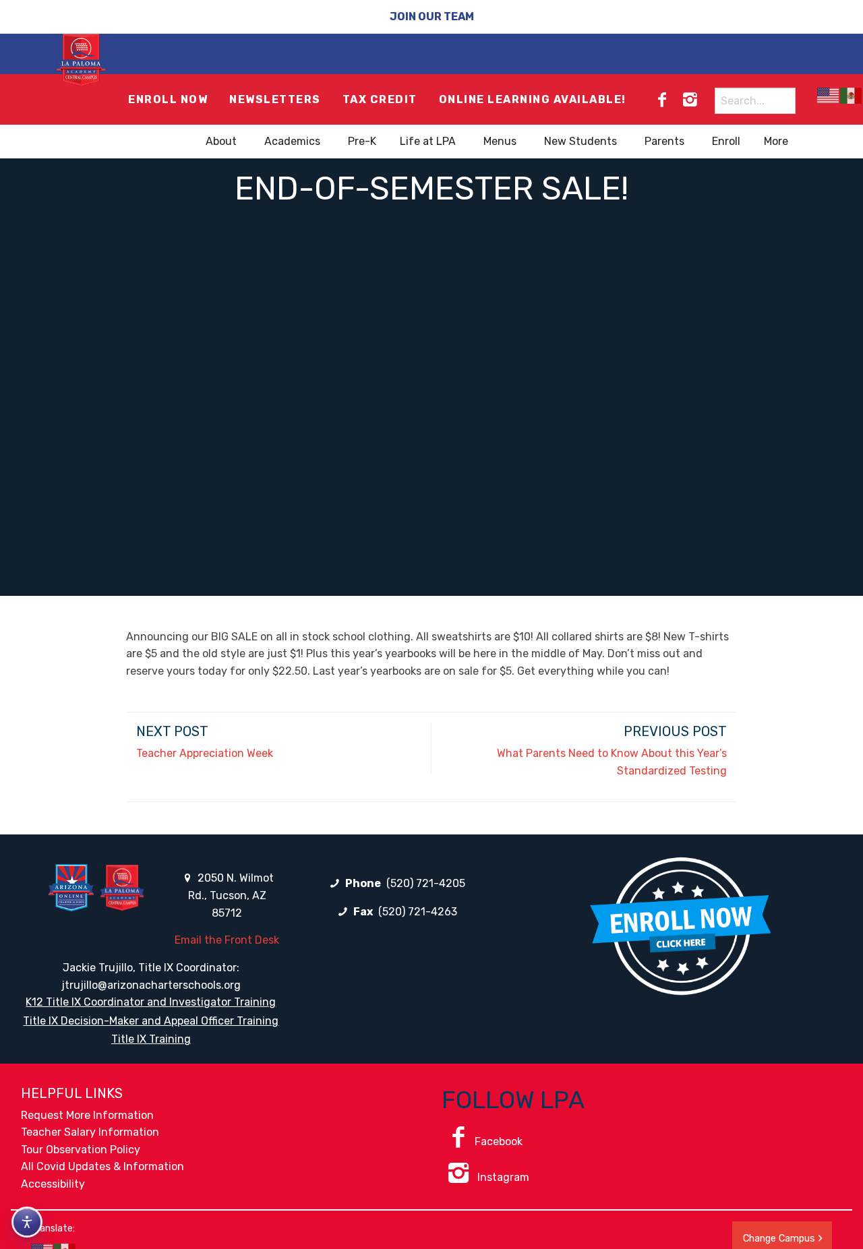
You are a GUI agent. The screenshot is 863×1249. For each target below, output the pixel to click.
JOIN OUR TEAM (432, 16)
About (221, 141)
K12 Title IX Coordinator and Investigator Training (151, 1002)
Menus (499, 141)
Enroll (726, 141)
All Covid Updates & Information (102, 1166)
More (776, 141)
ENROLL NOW (168, 99)
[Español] (851, 95)
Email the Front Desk (227, 940)
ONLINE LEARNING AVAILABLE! (532, 99)
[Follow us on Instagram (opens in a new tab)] (689, 100)
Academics (292, 141)
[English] (828, 95)
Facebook (499, 1141)
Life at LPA (428, 141)
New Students (580, 141)
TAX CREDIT (380, 99)
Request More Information (87, 1115)
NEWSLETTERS (275, 99)
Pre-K (362, 141)
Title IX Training (151, 1039)
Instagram (502, 1177)
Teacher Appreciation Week (204, 753)
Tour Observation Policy (80, 1149)
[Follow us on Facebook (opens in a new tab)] (662, 100)
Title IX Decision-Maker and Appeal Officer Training (150, 1020)
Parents (664, 141)
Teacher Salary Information (90, 1132)
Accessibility (53, 1184)
